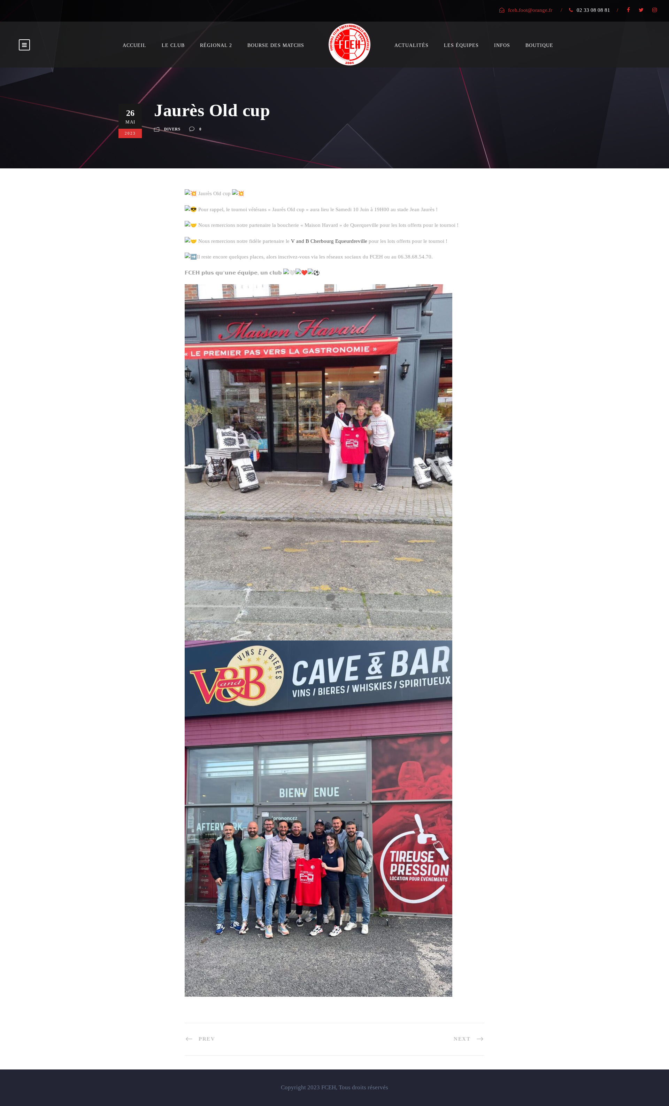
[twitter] (641, 10)
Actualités (411, 45)
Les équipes (461, 45)
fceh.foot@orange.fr (530, 10)
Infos (502, 45)
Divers (172, 129)
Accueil (134, 45)
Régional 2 (216, 45)
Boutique (539, 45)
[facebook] (628, 10)
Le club (173, 45)
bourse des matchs (275, 45)
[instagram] (654, 10)
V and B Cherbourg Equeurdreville (329, 241)
